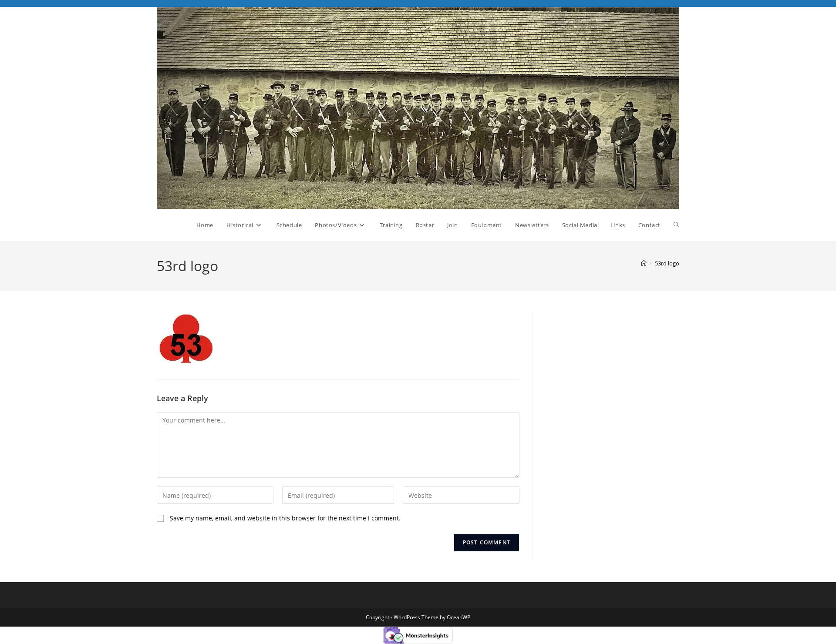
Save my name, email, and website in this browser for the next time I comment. (285, 518)
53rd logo (667, 263)
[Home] (644, 263)
